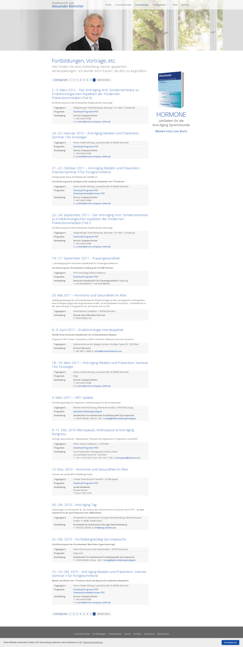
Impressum (149, 633)
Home (108, 4)
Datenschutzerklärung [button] (93, 642)
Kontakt (185, 4)
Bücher (127, 633)
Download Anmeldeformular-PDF (89, 193)
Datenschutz (163, 633)
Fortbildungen (142, 4)
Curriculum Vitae (123, 4)
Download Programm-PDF (85, 111)
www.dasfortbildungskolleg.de (87, 411)
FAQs (175, 4)
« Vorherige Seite (60, 80)
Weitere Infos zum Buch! (171, 131)
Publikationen (159, 4)
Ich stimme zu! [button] (230, 642)
